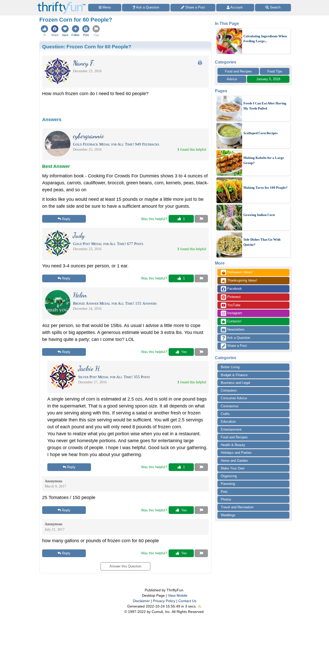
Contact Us (187, 601)
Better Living (230, 367)
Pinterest (233, 297)
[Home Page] (61, 3)
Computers (229, 390)
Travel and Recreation (237, 507)
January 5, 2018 (268, 79)
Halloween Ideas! (237, 272)
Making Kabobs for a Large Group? (263, 160)
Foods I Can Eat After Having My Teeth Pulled (264, 105)
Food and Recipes (238, 71)
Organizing (229, 476)
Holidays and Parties (236, 453)
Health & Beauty (233, 445)
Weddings (228, 515)
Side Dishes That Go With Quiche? (261, 242)
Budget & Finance (234, 375)
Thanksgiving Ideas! (239, 280)
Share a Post (236, 346)
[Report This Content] (201, 219)
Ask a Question (238, 338)
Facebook (234, 289)
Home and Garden (234, 461)
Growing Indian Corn (259, 215)
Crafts (225, 414)
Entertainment (231, 429)
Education (228, 421)
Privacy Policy (164, 601)
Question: (86, 46)
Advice (232, 79)
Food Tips (274, 71)
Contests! (234, 321)
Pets (224, 492)
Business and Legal (235, 383)
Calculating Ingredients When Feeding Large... (265, 38)
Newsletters (235, 329)
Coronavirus (230, 406)
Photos (226, 499)
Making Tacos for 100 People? (265, 187)
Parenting (228, 484)
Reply (66, 219)
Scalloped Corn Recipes (260, 133)
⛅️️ (200, 606)
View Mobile (177, 595)
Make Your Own (232, 468)
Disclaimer (141, 601)
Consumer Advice (234, 398)
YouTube (233, 305)
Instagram (234, 313)
